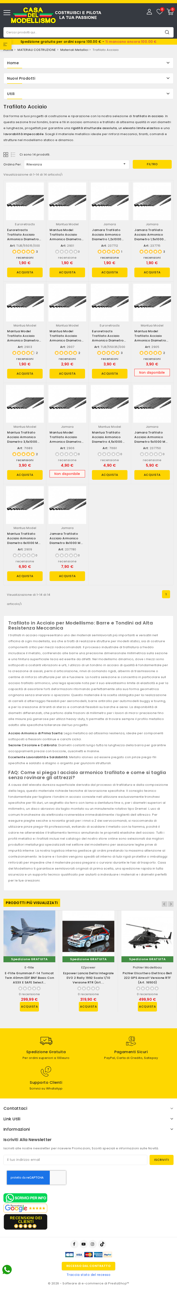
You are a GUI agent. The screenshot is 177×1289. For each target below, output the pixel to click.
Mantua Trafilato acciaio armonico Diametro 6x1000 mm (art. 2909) (24, 541)
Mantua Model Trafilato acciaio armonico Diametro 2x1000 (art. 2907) (65, 338)
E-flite (29, 967)
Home (13, 63)
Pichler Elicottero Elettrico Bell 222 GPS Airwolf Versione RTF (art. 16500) (147, 978)
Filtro (152, 164)
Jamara (109, 224)
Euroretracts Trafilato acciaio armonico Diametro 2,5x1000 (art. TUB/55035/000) (108, 340)
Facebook (75, 1244)
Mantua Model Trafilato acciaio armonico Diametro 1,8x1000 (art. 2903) (23, 338)
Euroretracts (25, 224)
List (13, 154)
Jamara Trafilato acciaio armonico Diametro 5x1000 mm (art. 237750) (151, 439)
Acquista (25, 272)
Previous (164, 904)
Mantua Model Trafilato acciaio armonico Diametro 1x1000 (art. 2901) (65, 237)
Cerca (167, 32)
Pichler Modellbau (147, 967)
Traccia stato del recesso (89, 1274)
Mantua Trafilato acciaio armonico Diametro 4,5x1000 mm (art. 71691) (107, 439)
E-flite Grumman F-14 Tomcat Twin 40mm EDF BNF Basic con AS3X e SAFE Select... (29, 978)
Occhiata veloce (38, 191)
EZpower (88, 967)
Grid (6, 154)
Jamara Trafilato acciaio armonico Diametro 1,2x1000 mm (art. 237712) (106, 237)
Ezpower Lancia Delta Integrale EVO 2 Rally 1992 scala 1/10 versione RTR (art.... (88, 978)
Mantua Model (67, 224)
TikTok (102, 1244)
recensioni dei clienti (26, 1220)
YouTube (84, 1244)
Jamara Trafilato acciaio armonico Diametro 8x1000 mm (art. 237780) (67, 541)
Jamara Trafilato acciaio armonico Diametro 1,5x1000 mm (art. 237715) (149, 237)
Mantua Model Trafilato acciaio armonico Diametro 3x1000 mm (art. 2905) (150, 340)
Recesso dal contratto (88, 1266)
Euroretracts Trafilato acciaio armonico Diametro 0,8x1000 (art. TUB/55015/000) (23, 239)
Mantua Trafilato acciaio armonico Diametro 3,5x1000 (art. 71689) (22, 439)
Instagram (93, 1244)
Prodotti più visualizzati (32, 902)
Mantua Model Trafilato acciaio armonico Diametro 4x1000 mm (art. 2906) (65, 441)
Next (171, 904)
